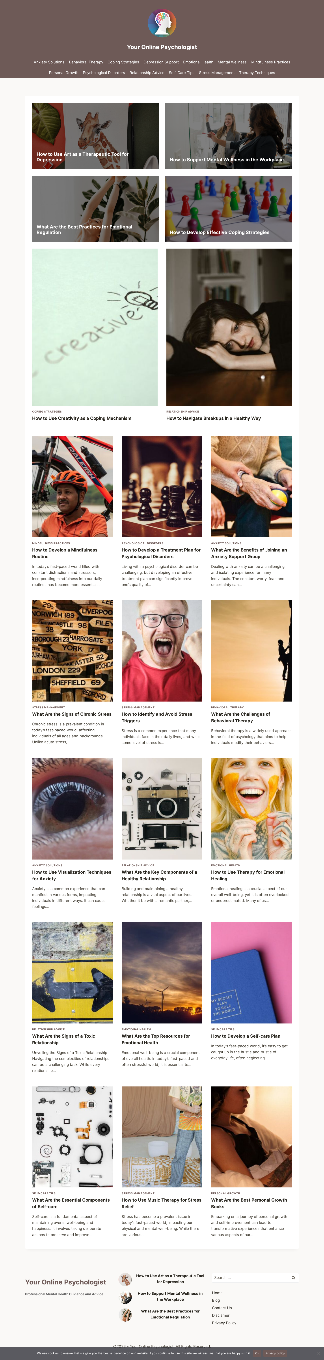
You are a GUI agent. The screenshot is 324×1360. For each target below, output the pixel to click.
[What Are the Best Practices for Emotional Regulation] (125, 1315)
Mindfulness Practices (270, 62)
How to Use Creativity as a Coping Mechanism (81, 418)
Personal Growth (63, 72)
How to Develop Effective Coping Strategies (220, 232)
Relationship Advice (147, 72)
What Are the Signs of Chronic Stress (72, 714)
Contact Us (222, 1308)
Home (217, 1293)
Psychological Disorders (104, 72)
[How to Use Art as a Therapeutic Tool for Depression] (125, 1279)
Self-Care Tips (181, 72)
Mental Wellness (232, 62)
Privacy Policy (224, 1323)
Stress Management (217, 72)
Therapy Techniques (257, 72)
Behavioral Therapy (86, 62)
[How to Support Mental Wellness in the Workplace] (125, 1297)
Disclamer (220, 1315)
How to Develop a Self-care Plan (245, 1036)
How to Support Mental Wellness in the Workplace (227, 159)
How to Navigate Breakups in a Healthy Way (213, 418)
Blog (216, 1300)
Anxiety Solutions (49, 62)
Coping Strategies (123, 62)
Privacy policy (275, 1353)
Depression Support (161, 62)
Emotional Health (198, 62)
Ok (257, 1353)
